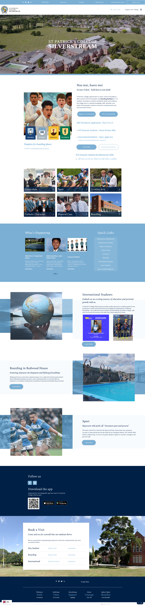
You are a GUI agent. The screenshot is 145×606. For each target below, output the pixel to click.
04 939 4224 (45, 2)
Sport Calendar (106, 265)
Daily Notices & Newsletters (105, 239)
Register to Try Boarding (86, 114)
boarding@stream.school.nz (40, 148)
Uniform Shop (105, 250)
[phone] (31, 2)
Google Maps (85, 582)
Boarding (106, 258)
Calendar (81, 2)
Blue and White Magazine (106, 269)
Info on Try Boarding (108, 114)
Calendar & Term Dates (105, 243)
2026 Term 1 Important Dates (33, 257)
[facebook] (23, 2)
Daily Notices (99, 2)
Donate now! (136, 2)
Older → (56, 274)
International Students (108, 147)
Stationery (63, 2)
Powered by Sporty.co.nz (39, 604)
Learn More (89, 344)
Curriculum (105, 254)
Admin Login (106, 604)
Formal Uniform (74, 257)
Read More (28, 269)
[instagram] (25, 2)
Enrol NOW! (86, 147)
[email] (28, 2)
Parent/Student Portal (117, 2)
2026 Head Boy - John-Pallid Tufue (54, 257)
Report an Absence (106, 246)
